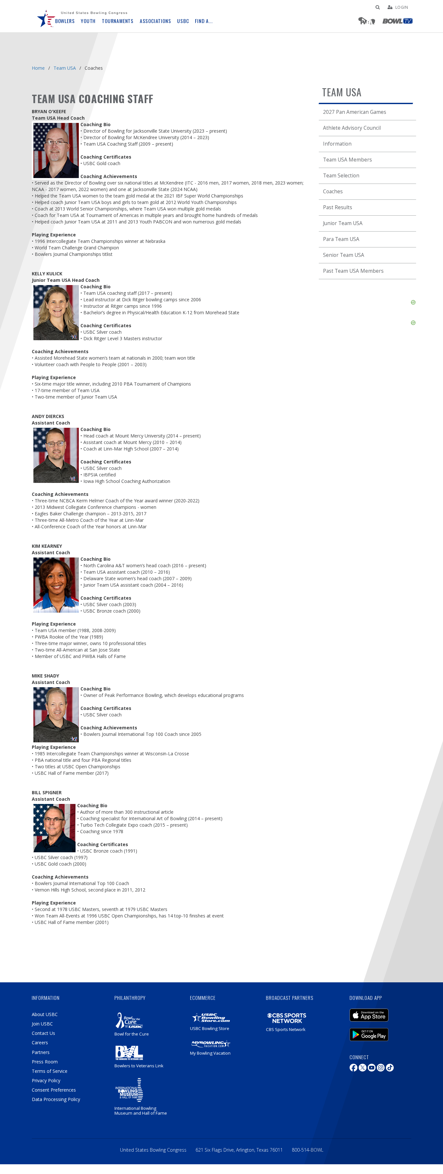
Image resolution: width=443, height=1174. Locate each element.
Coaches (333, 191)
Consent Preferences (54, 1090)
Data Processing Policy (56, 1099)
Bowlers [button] (65, 21)
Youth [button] (88, 21)
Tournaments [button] (118, 21)
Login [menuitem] (401, 7)
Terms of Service (49, 1071)
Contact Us (43, 1033)
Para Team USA (341, 239)
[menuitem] (46, 16)
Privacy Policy (46, 1080)
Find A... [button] (203, 21)
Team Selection (341, 175)
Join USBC (42, 1024)
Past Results (337, 207)
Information (337, 143)
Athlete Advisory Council (352, 128)
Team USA (65, 68)
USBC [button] (183, 21)
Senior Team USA (343, 255)
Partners (41, 1052)
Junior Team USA (343, 223)
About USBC (45, 1014)
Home (38, 68)
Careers (40, 1042)
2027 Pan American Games (354, 112)
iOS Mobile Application (379, 1012)
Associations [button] (155, 21)
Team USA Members (347, 159)
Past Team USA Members (353, 271)
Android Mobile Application (379, 1031)
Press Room (45, 1062)
